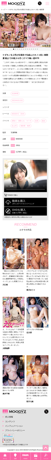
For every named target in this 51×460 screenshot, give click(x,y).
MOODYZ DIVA (18, 114)
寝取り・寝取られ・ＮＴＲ (21, 121)
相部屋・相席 (25, 126)
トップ (3, 9)
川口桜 (5, 285)
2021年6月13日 (17, 100)
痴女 (43, 121)
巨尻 (36, 121)
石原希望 (15, 93)
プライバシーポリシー (15, 430)
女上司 (14, 126)
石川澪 (29, 332)
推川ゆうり (30, 290)
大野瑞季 (6, 348)
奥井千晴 (6, 393)
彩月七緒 (29, 401)
